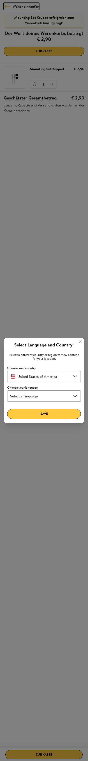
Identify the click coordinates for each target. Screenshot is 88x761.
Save (44, 413)
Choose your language (22, 388)
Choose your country (21, 368)
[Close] (80, 342)
